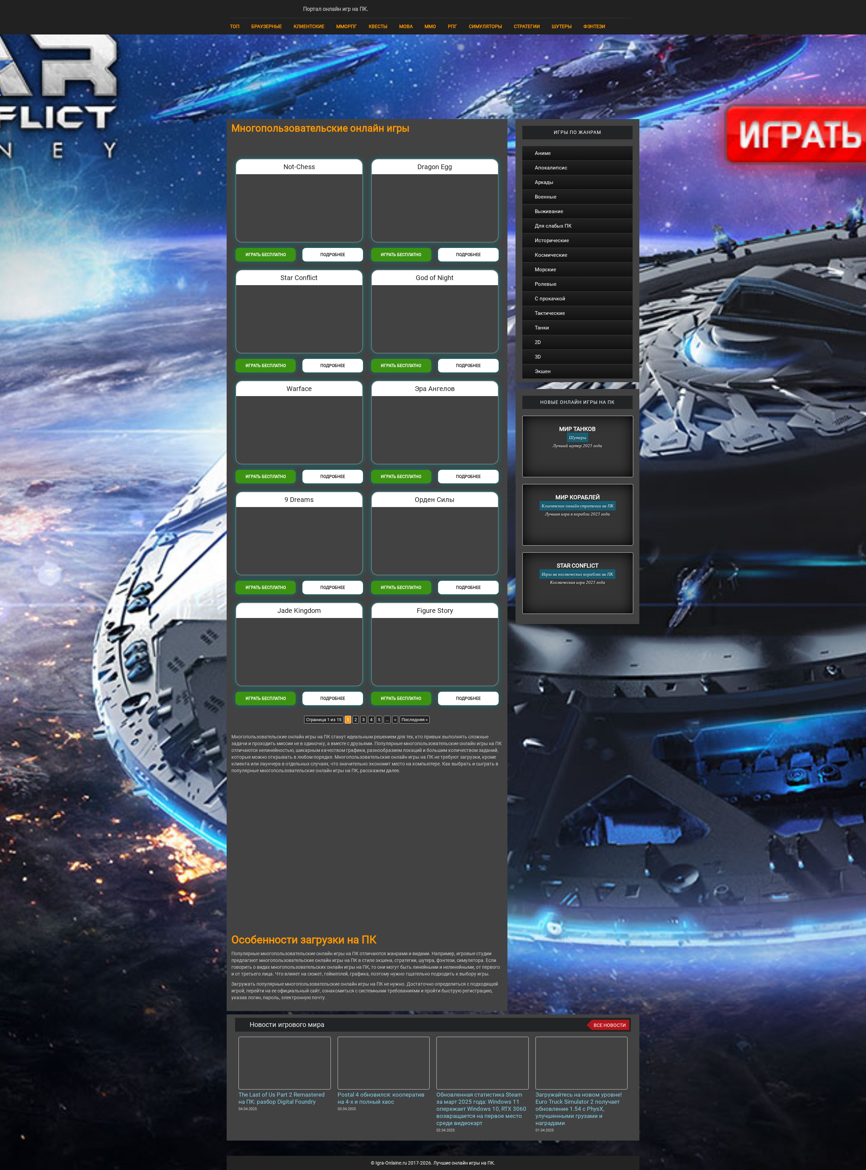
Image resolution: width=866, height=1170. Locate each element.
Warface (299, 389)
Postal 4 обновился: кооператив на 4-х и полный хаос (381, 1098)
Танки (542, 328)
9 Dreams (299, 500)
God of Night (435, 278)
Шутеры (562, 26)
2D (538, 342)
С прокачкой (550, 299)
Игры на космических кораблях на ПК (577, 574)
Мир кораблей (577, 497)
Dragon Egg (434, 167)
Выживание (549, 211)
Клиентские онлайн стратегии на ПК (578, 506)
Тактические (550, 313)
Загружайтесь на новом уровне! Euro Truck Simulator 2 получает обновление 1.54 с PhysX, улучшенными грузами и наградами (578, 1108)
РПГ (452, 26)
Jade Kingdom (299, 610)
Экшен (543, 371)
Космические (551, 255)
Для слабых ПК (553, 226)
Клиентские (309, 26)
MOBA (406, 26)
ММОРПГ (346, 26)
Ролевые (545, 284)
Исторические (552, 240)
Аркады (544, 182)
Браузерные (266, 26)
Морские (545, 270)
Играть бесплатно (266, 254)
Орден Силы (435, 500)
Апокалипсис (551, 168)
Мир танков (577, 429)
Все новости (610, 1025)
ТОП (235, 26)
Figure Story (435, 610)
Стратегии (527, 26)
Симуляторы (485, 26)
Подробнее (332, 254)
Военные (545, 197)
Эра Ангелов (435, 389)
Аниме (543, 153)
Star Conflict (299, 278)
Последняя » (415, 719)
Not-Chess (299, 167)
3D (538, 357)
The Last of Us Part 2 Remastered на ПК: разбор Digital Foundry (281, 1098)
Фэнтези (594, 26)
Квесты (378, 26)
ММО (430, 26)
